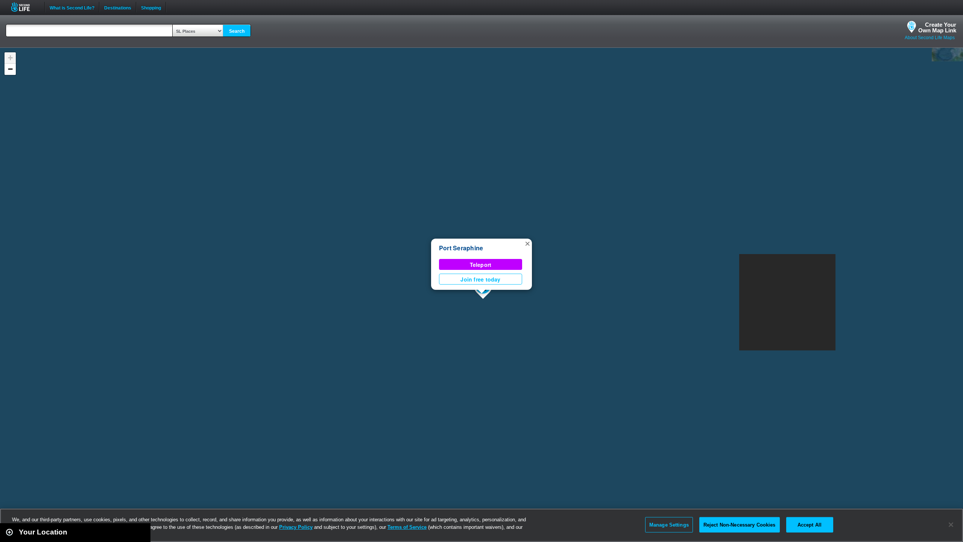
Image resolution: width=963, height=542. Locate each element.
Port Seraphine (461, 248)
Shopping (151, 7)
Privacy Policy (296, 527)
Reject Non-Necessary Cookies (739, 524)
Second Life (25, 7)
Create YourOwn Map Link (937, 27)
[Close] (951, 524)
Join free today (480, 279)
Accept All (809, 524)
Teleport (481, 264)
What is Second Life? (72, 7)
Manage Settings (669, 524)
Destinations (117, 7)
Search (237, 31)
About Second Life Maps (930, 37)
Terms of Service (407, 527)
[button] (527, 243)
